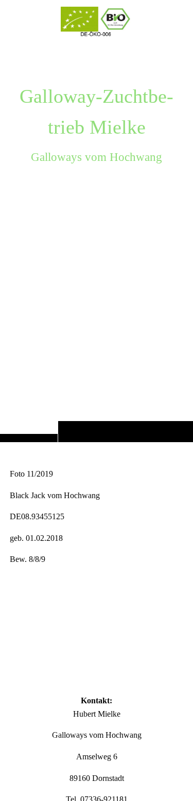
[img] (96, 241)
